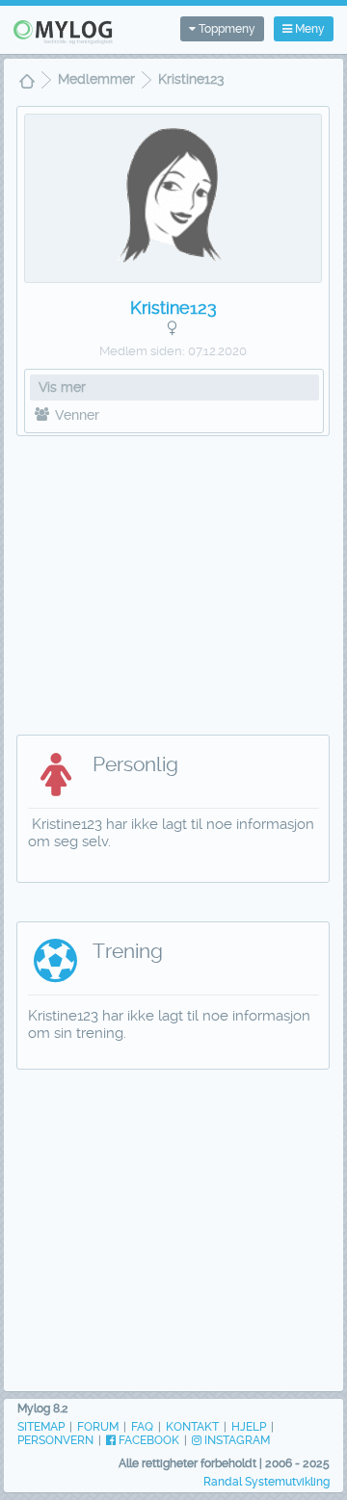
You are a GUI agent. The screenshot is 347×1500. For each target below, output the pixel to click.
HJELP (248, 1427)
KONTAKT (192, 1427)
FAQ (142, 1427)
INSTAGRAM (235, 1440)
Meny (308, 29)
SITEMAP (41, 1427)
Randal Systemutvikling (266, 1481)
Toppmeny (225, 29)
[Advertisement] (173, 575)
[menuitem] (27, 83)
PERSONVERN (55, 1440)
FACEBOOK (147, 1440)
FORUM (98, 1427)
